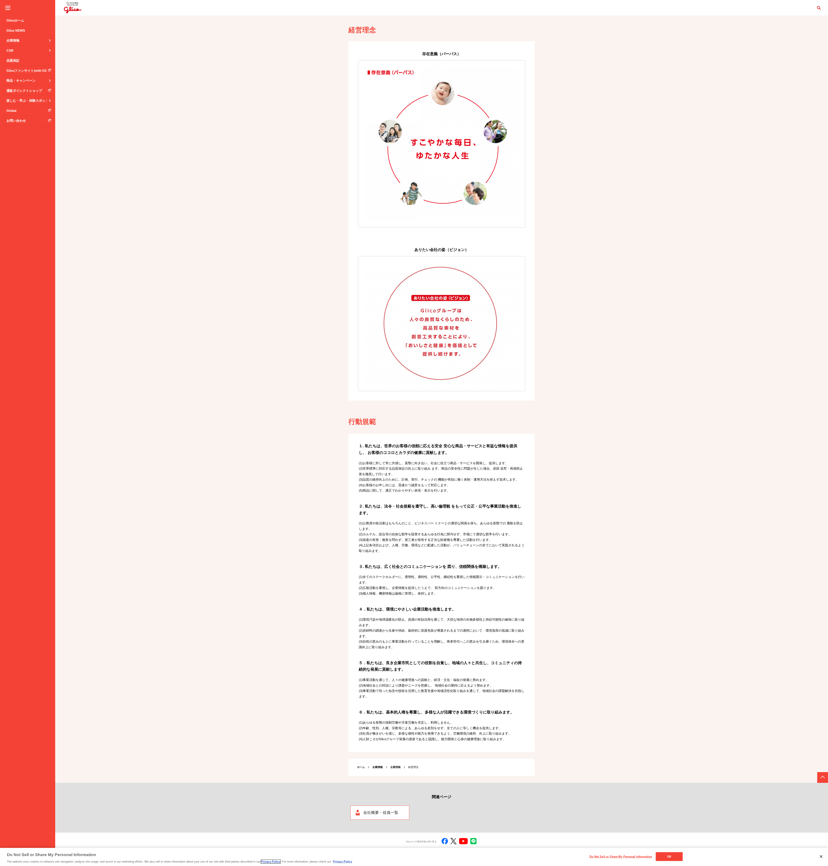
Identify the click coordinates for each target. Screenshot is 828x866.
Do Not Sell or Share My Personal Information (621, 856)
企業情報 (395, 767)
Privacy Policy (270, 861)
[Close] (821, 856)
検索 (819, 8)
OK (669, 856)
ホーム (361, 767)
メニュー (8, 8)
